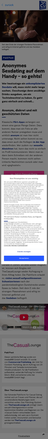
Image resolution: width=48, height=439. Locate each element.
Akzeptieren (24, 258)
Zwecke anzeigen (24, 251)
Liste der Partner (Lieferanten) (15, 245)
